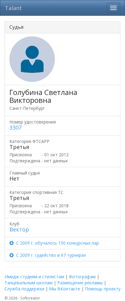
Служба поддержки (24, 289)
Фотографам (82, 276)
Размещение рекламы (80, 283)
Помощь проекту (102, 289)
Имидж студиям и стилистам (34, 276)
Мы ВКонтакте (64, 289)
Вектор (19, 229)
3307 (15, 127)
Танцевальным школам (28, 283)
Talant (13, 8)
